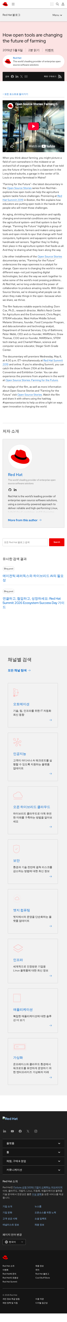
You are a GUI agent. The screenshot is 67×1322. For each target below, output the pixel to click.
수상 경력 (36, 1194)
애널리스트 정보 (11, 1224)
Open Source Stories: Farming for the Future (32, 380)
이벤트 (49, 50)
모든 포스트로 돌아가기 (16, 94)
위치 (37, 1270)
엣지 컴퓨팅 (21, 910)
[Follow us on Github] (10, 490)
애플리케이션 (23, 1009)
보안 (16, 860)
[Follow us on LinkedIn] (15, 490)
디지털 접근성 (41, 1303)
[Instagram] (36, 1132)
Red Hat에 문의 (9, 1273)
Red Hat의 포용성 (10, 1277)
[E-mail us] (26, 76)
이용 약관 (39, 1299)
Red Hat (17, 57)
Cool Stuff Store (42, 1277)
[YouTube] (12, 1132)
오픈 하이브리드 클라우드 (31, 807)
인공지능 (19, 754)
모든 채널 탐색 (17, 670)
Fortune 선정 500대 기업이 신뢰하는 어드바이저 (37, 1187)
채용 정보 (39, 1224)
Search (57, 542)
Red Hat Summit (10, 1281)
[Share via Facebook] (12, 76)
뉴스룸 (38, 1206)
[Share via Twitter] (21, 76)
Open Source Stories (19, 188)
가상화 (18, 1057)
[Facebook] (20, 1132)
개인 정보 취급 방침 (11, 1299)
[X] (28, 1132)
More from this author (23, 520)
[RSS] (60, 76)
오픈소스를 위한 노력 (45, 1212)
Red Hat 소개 (8, 1266)
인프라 (18, 960)
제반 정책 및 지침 (10, 1303)
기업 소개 (7, 1206)
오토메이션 (21, 704)
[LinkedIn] (5, 1132)
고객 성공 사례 (10, 1218)
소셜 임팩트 (41, 1218)
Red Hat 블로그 (11, 15)
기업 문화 (7, 1212)
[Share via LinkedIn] (17, 76)
